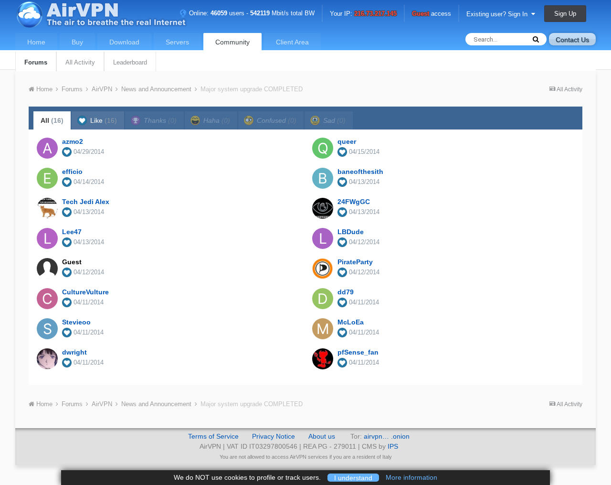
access (431, 14)
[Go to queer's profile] (322, 148)
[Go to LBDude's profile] (322, 238)
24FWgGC (353, 201)
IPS (393, 446)
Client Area (292, 42)
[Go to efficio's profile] (47, 178)
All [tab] (52, 120)
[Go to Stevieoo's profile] (47, 328)
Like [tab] (102, 120)
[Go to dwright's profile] (47, 358)
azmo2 (72, 141)
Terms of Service (213, 436)
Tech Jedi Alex (85, 201)
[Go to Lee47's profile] (47, 238)
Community (232, 42)
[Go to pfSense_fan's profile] (322, 358)
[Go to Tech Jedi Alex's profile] (47, 208)
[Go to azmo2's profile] (47, 148)
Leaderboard (130, 62)
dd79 (345, 292)
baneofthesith (360, 171)
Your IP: (363, 14)
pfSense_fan (358, 352)
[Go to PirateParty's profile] (322, 268)
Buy (77, 42)
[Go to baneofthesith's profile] (322, 178)
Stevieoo (76, 322)
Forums (35, 62)
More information (411, 477)
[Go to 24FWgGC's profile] (322, 208)
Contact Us (572, 39)
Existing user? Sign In (498, 14)
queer (346, 141)
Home (36, 42)
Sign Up (565, 13)
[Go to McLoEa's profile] (322, 328)
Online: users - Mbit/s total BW (251, 13)
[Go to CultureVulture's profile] (47, 298)
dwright (74, 352)
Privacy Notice (273, 436)
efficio (72, 171)
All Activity (80, 62)
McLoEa (350, 322)
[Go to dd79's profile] (322, 298)
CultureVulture (85, 292)
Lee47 (72, 232)
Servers (177, 42)
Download (124, 42)
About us (321, 436)
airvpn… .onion (387, 436)
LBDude (350, 232)
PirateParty (355, 262)
